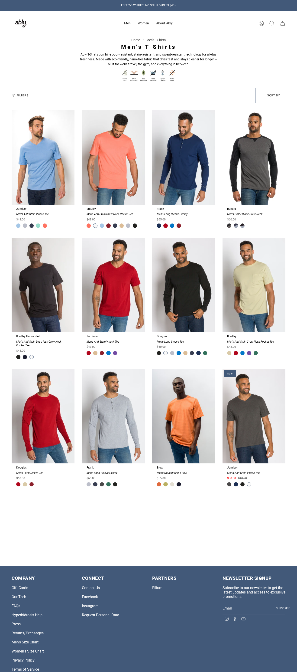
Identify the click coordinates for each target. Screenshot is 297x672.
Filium (157, 588)
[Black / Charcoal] (229, 225)
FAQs (16, 606)
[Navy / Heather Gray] (236, 225)
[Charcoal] (102, 484)
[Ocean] (159, 225)
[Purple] (115, 353)
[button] (127, 23)
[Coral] (159, 484)
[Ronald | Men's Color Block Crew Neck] (254, 157)
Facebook (90, 597)
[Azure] (172, 225)
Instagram (90, 606)
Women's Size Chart (28, 651)
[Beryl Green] (38, 225)
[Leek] (165, 484)
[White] (95, 225)
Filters (22, 95)
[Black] (135, 225)
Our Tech (19, 597)
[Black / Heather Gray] (242, 225)
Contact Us (91, 588)
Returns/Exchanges (28, 633)
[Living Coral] (45, 225)
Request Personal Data (100, 615)
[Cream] (172, 484)
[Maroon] (108, 225)
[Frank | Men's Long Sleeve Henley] (183, 157)
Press (16, 624)
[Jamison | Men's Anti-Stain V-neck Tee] (43, 157)
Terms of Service (25, 669)
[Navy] (31, 225)
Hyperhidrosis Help (27, 615)
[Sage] (229, 353)
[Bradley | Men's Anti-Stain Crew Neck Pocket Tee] (113, 157)
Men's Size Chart (25, 642)
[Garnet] (165, 225)
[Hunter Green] (205, 353)
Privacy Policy (23, 660)
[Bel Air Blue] (18, 225)
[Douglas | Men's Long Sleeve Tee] (183, 285)
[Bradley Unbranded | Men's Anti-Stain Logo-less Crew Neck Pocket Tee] (43, 285)
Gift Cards (20, 588)
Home (136, 40)
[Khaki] (121, 225)
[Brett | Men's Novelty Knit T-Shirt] (183, 416)
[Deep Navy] (25, 357)
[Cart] (282, 23)
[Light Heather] (25, 225)
